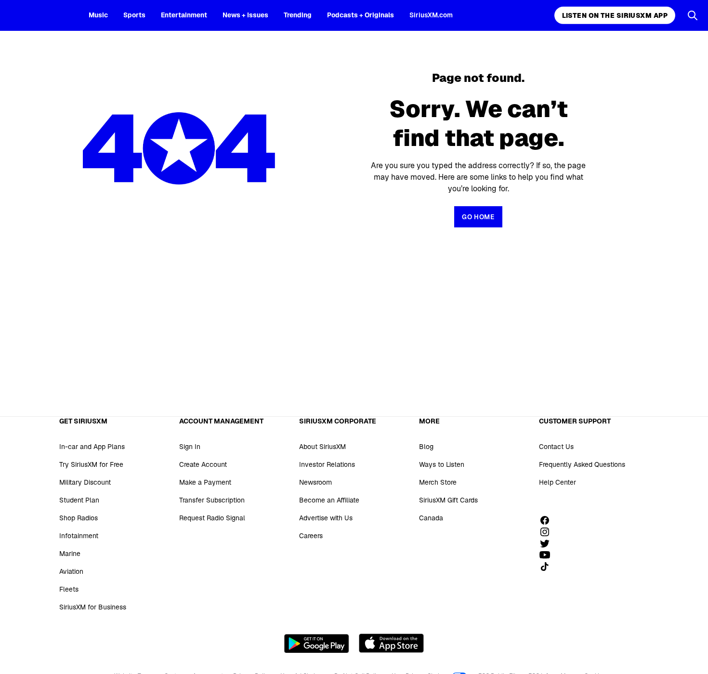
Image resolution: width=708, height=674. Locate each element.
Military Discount (85, 482)
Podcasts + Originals (360, 15)
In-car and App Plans (92, 446)
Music (98, 15)
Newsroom (315, 482)
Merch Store (438, 482)
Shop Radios (78, 518)
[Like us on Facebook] (548, 520)
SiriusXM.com (431, 15)
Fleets (69, 589)
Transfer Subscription (212, 500)
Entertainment (184, 15)
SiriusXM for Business (92, 607)
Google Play (316, 643)
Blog (426, 446)
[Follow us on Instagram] (548, 532)
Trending (298, 15)
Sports (134, 15)
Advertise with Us (326, 518)
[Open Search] (692, 15)
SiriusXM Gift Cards (448, 500)
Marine (69, 553)
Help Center (557, 482)
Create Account (203, 464)
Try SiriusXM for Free (91, 464)
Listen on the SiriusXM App (615, 15)
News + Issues (245, 15)
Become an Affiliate (329, 500)
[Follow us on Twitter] (548, 543)
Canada (431, 518)
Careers (311, 535)
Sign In (189, 446)
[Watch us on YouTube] (548, 555)
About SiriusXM (322, 446)
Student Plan (79, 500)
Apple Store (391, 643)
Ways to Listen (441, 464)
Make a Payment (205, 482)
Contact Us (556, 446)
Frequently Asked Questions (582, 464)
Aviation (71, 571)
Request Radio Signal (212, 518)
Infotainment (78, 535)
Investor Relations (327, 464)
